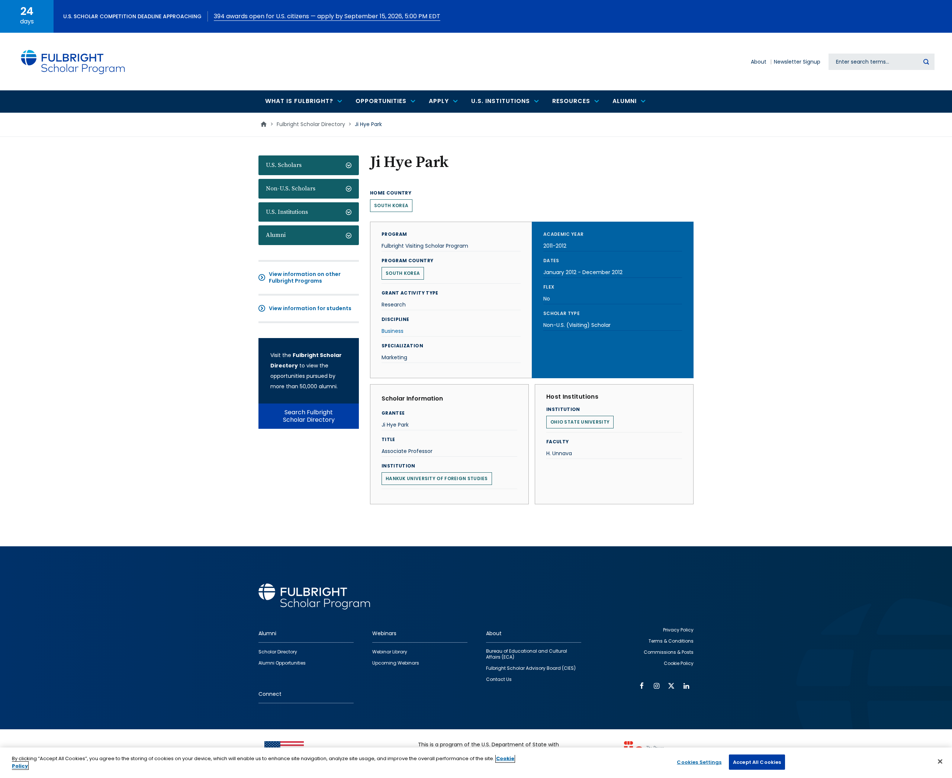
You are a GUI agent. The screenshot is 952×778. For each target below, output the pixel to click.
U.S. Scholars (284, 165)
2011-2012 (554, 246)
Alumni (276, 235)
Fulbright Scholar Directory (311, 124)
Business (392, 331)
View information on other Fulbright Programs (305, 277)
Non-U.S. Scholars (290, 188)
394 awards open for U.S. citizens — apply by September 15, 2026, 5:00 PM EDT (327, 16)
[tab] (308, 165)
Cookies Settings (699, 762)
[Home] (73, 61)
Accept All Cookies (757, 762)
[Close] (940, 761)
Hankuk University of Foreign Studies (437, 478)
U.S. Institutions (287, 212)
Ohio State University (580, 422)
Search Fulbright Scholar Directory (309, 416)
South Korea (391, 205)
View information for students (310, 308)
